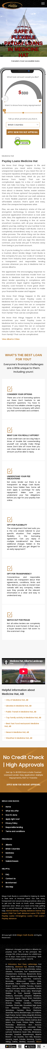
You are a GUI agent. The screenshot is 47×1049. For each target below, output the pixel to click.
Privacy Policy (11, 823)
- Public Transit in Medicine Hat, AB (20, 711)
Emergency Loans (24, 916)
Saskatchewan (12, 861)
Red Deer (22, 964)
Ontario (9, 857)
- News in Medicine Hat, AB (17, 732)
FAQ (7, 874)
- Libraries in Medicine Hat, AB (18, 705)
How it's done (11, 815)
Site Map (9, 887)
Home (8, 807)
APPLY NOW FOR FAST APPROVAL (23, 132)
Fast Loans (39, 916)
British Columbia (13, 849)
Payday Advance (27, 910)
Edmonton (12, 964)
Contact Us (11, 878)
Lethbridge (32, 964)
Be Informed (11, 882)
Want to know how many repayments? (23, 105)
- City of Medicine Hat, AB (16, 700)
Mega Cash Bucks (25, 935)
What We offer (12, 811)
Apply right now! (13, 819)
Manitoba (10, 853)
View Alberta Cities (11, 339)
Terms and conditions (15, 831)
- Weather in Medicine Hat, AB (18, 738)
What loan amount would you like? (23, 77)
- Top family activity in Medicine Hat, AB (23, 717)
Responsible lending (14, 827)
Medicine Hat (21, 967)
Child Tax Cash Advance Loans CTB (23, 913)
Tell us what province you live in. (22, 118)
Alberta (9, 844)
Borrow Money (12, 910)
